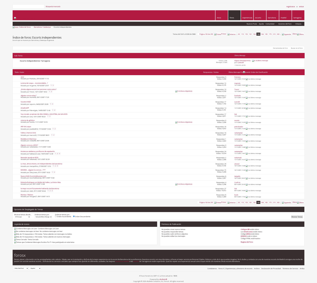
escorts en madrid (122, 261)
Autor (22, 72)
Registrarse (290, 6)
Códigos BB (245, 229)
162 (254, 34)
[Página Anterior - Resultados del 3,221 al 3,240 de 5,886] (231, 33)
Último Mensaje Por (235, 72)
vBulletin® (163, 279)
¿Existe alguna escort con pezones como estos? (38, 89)
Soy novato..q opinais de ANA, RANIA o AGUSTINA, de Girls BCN (44, 114)
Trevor (32, 92)
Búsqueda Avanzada (53, 6)
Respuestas (207, 72)
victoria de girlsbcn (28, 120)
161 (250, 34)
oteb (31, 191)
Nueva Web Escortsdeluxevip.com (33, 176)
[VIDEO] (244, 236)
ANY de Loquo (26, 126)
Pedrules (33, 79)
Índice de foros (25, 27)
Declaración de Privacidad (271, 268)
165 (266, 34)
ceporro (32, 104)
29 (225, 164)
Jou (31, 184)
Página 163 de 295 (206, 34)
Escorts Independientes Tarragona (35, 61)
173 (270, 34)
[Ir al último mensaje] (253, 79)
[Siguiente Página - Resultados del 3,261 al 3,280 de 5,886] (286, 33)
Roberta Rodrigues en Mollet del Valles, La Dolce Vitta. (41, 182)
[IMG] (248, 234)
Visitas (216, 72)
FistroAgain (34, 110)
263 (278, 34)
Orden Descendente (82, 217)
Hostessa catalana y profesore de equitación (38, 151)
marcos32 (33, 135)
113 (242, 34)
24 (225, 151)
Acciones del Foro (284, 24)
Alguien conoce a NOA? (29, 145)
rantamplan (34, 147)
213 (274, 34)
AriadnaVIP (25, 108)
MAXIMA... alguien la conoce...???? (33, 170)
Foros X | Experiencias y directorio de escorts (235, 268)
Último (294, 34)
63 (239, 34)
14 (225, 108)
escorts (136, 261)
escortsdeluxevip (36, 178)
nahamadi (33, 159)
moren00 (33, 97)
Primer (223, 34)
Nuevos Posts (252, 24)
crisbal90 (33, 141)
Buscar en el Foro (297, 48)
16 (225, 127)
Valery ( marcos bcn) (28, 133)
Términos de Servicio (290, 268)
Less (31, 116)
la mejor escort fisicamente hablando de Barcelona (40, 188)
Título (17, 72)
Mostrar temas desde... (23, 215)
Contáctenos (212, 268)
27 (225, 189)
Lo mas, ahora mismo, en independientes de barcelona (41, 164)
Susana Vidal (26, 102)
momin (32, 122)
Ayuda (261, 24)
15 (225, 170)
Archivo (257, 268)
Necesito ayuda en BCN (29, 157)
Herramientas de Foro (280, 48)
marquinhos (34, 166)
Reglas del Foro (247, 242)
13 (225, 83)
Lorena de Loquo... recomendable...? (34, 83)
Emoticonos (248, 232)
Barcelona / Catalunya (42, 27)
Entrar (301, 6)
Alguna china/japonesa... (242, 61)
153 (246, 34)
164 (262, 34)
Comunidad (270, 24)
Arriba (302, 268)
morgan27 (33, 196)
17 (225, 102)
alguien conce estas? (28, 95)
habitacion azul (35, 154)
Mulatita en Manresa (28, 139)
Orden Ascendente (64, 217)
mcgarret (33, 85)
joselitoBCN (34, 129)
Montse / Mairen (27, 195)
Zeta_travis (33, 172)
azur (22, 77)
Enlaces (298, 24)
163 (258, 34)
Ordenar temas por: (42, 215)
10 (225, 89)
